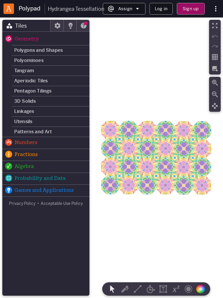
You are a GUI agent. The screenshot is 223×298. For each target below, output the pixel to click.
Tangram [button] (24, 71)
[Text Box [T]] (163, 289)
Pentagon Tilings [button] (33, 91)
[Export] (215, 68)
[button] (45, 39)
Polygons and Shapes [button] (38, 50)
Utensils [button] (23, 121)
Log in (161, 8)
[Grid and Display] (215, 57)
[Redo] (215, 46)
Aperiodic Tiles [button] (31, 81)
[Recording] (188, 289)
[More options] (215, 9)
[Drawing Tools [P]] (124, 289)
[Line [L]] (137, 289)
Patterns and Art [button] (33, 132)
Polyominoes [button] (29, 60)
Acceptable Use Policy (62, 203)
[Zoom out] (215, 94)
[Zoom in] (215, 82)
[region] (111, 157)
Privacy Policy (22, 203)
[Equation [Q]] (176, 289)
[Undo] (215, 36)
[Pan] (215, 106)
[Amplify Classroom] (8, 8)
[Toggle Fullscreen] (215, 25)
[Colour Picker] (202, 289)
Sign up (191, 8)
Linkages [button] (24, 111)
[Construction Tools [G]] (150, 289)
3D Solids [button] (25, 101)
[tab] (26, 25)
